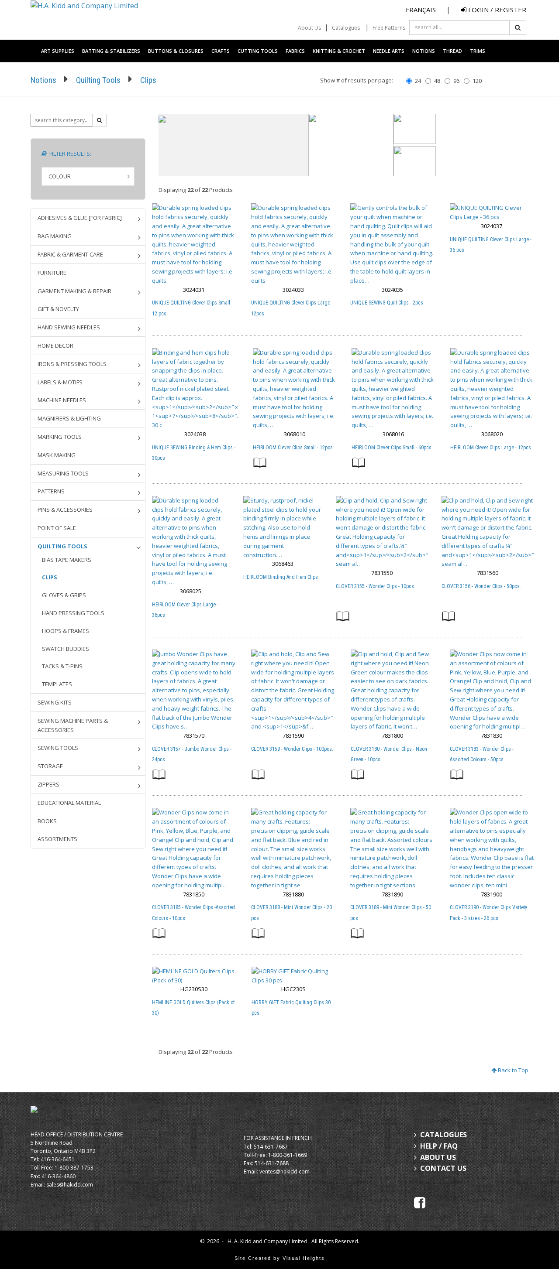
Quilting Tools (98, 80)
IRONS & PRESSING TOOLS (72, 364)
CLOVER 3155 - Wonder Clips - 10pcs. (375, 586)
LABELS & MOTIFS (60, 382)
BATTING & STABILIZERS (111, 51)
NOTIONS (423, 51)
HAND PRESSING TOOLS (73, 613)
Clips (148, 80)
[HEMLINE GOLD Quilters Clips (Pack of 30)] (194, 976)
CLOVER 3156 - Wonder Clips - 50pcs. (481, 586)
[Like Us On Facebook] (419, 1202)
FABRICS (295, 51)
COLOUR (59, 176)
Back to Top (512, 1070)
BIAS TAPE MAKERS (66, 560)
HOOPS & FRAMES (65, 631)
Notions (43, 80)
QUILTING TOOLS (62, 546)
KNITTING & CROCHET (339, 51)
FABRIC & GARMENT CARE (70, 254)
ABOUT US (438, 1157)
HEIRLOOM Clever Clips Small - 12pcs (293, 448)
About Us (309, 27)
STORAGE (50, 766)
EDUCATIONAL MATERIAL (69, 803)
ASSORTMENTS (57, 839)
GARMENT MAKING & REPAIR (74, 291)
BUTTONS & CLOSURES (176, 51)
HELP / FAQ (439, 1146)
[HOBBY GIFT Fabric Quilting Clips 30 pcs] (294, 976)
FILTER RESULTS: (69, 153)
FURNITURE (52, 273)
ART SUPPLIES (57, 51)
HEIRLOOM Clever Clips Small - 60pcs (391, 448)
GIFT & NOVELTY (58, 309)
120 (477, 81)
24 (418, 81)
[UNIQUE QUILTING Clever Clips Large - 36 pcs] (492, 212)
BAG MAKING (55, 236)
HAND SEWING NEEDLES (69, 327)
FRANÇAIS (421, 9)
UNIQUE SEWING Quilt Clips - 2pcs (386, 303)
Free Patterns (389, 27)
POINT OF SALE (57, 528)
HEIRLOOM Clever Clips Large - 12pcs (490, 448)
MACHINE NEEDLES (62, 400)
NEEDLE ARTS (388, 51)
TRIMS (477, 51)
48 (437, 81)
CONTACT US (443, 1168)
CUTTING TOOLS (258, 51)
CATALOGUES (443, 1134)
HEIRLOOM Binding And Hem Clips (280, 577)
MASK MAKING (57, 455)
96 (456, 81)
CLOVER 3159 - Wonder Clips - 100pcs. (292, 749)
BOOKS (47, 821)
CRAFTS (220, 51)
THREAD (452, 51)
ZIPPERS (48, 784)
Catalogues (346, 27)
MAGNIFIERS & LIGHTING (69, 418)
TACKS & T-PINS (62, 666)
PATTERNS (51, 491)
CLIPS (49, 577)
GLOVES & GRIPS (64, 595)
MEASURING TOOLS (63, 473)
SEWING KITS (55, 702)
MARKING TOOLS (60, 437)
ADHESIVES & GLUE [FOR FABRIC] (80, 218)
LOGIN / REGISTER (496, 9)
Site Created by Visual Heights (280, 1258)
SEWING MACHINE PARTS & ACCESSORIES (73, 725)
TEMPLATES (57, 684)
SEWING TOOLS (58, 748)
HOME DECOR (55, 345)
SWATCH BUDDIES (65, 649)
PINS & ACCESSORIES (65, 509)
